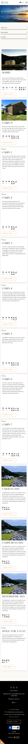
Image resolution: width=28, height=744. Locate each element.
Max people (4, 32)
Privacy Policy (14, 699)
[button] (26, 2)
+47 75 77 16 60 (15, 709)
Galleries (14, 690)
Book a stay (8, 94)
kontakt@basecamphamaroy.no (15, 712)
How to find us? (15, 717)
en (22, 2)
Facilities (3, 37)
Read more (8, 667)
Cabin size (4, 27)
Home (2, 16)
